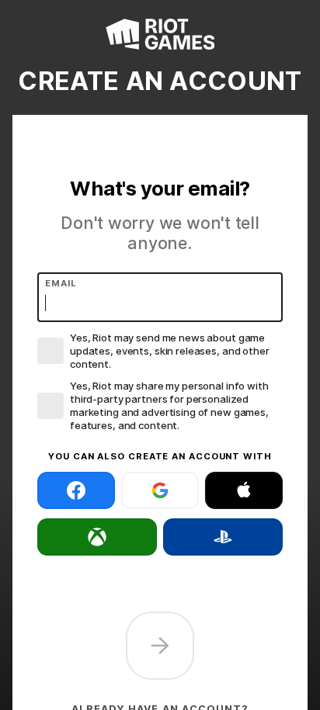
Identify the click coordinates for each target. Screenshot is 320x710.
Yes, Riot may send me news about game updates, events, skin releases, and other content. (170, 350)
